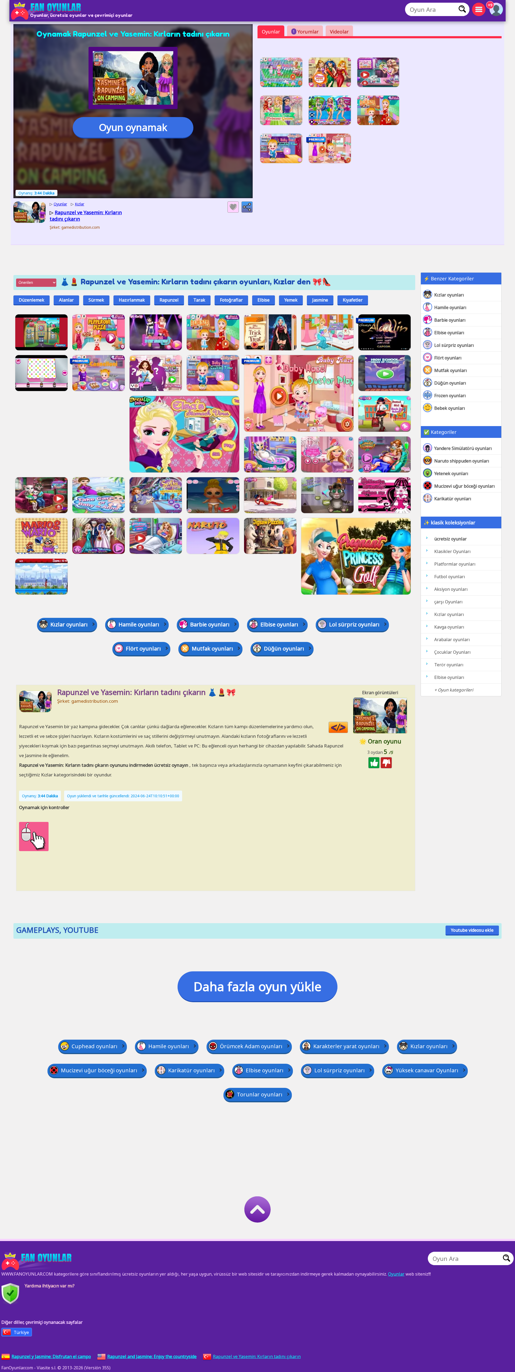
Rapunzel (169, 300)
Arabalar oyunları (452, 639)
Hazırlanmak (132, 300)
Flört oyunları (448, 358)
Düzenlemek (31, 300)
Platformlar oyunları (455, 564)
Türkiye (21, 1332)
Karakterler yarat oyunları (346, 1046)
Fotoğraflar (231, 300)
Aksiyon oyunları (451, 589)
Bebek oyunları (449, 408)
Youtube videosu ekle (472, 930)
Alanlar (66, 300)
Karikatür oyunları (452, 499)
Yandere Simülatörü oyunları (463, 448)
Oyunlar (271, 31)
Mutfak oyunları (450, 370)
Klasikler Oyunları (452, 551)
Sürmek (96, 300)
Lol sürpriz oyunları (454, 345)
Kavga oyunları (449, 627)
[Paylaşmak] (247, 207)
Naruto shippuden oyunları (461, 461)
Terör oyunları (449, 665)
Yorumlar (306, 31)
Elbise (264, 300)
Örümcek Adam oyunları (251, 1046)
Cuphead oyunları (94, 1046)
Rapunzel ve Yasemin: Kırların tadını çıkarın (257, 1356)
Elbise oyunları (449, 333)
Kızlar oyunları (449, 295)
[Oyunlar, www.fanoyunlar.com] (47, 10)
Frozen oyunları (450, 396)
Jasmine (320, 300)
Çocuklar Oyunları (452, 652)
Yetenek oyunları (451, 473)
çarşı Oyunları (448, 602)
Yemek (290, 300)
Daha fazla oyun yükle (257, 986)
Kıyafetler (353, 300)
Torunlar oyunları (259, 1094)
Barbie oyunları (450, 320)
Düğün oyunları (450, 383)
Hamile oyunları (450, 307)
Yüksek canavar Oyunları (427, 1070)
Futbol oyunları (449, 577)
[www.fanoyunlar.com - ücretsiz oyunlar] (37, 1261)
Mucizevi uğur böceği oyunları (464, 486)
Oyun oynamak (133, 127)
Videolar (339, 31)
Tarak (199, 300)
